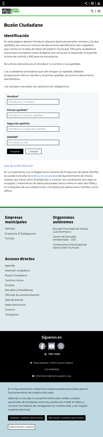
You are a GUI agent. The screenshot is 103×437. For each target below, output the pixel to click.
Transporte (11, 314)
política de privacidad (44, 175)
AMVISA (10, 228)
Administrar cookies (21, 426)
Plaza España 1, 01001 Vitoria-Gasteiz (53, 362)
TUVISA (9, 238)
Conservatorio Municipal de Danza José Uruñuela (70, 246)
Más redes (54, 354)
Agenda (10, 265)
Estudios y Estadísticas (19, 290)
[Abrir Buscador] (93, 11)
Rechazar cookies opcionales (66, 417)
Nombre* (13, 96)
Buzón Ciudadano (16, 275)
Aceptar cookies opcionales (26, 417)
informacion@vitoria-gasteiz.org (53, 376)
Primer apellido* (17, 110)
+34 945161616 (51, 369)
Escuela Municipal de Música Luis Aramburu (70, 230)
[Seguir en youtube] (51, 346)
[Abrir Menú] (99, 11)
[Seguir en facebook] (42, 346)
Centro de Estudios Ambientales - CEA (64, 238)
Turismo (10, 309)
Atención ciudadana (17, 270)
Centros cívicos (14, 280)
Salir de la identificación (18, 165)
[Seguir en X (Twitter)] (60, 346)
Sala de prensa (14, 299)
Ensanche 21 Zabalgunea (20, 233)
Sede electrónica (15, 304)
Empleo (10, 285)
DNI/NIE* (12, 137)
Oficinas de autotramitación (22, 294)
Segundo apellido (18, 123)
